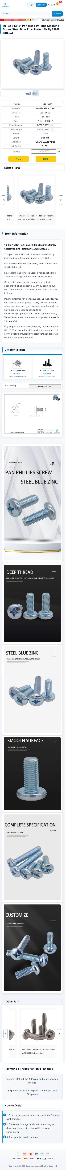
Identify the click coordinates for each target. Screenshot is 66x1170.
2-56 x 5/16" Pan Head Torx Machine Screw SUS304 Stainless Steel (32, 1051)
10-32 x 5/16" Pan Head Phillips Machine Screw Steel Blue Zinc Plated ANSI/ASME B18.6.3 (28, 218)
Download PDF (45, 386)
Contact (51, 5)
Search (57, 13)
